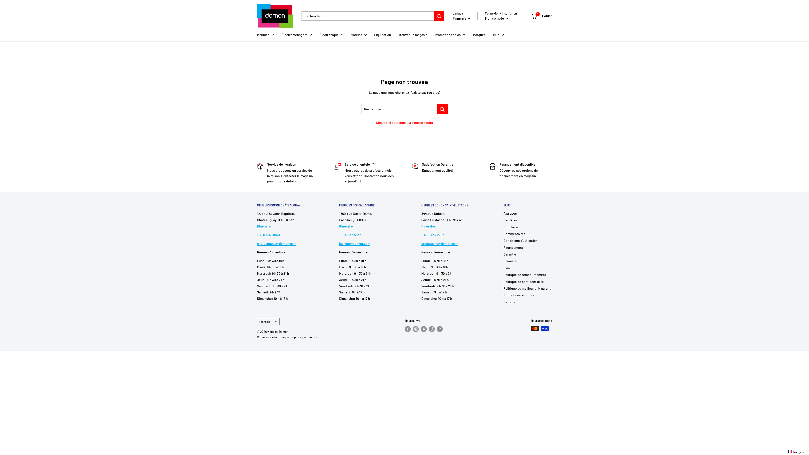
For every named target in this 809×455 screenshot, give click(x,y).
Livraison (510, 261)
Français (264, 321)
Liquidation (382, 35)
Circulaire (511, 227)
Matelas (356, 35)
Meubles (263, 35)
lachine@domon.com (354, 243)
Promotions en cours (450, 35)
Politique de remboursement (525, 275)
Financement (513, 247)
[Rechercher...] (442, 109)
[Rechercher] (439, 16)
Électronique (329, 35)
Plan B (508, 268)
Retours (510, 302)
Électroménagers (294, 35)
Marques (479, 35)
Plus (496, 35)
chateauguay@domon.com (276, 243)
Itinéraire (264, 226)
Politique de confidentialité (524, 282)
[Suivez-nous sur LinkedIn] (440, 329)
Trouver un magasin (412, 35)
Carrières (510, 220)
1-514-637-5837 (350, 235)
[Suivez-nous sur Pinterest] (424, 329)
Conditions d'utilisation (521, 240)
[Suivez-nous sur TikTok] (432, 329)
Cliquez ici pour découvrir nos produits (404, 122)
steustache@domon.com (439, 243)
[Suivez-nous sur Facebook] (408, 329)
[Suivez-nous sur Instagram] (416, 329)
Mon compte (495, 18)
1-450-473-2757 (432, 235)
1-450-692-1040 (268, 235)
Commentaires (514, 234)
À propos (510, 213)
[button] (798, 452)
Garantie (510, 254)
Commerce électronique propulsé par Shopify (287, 337)
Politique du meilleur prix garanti (528, 288)
